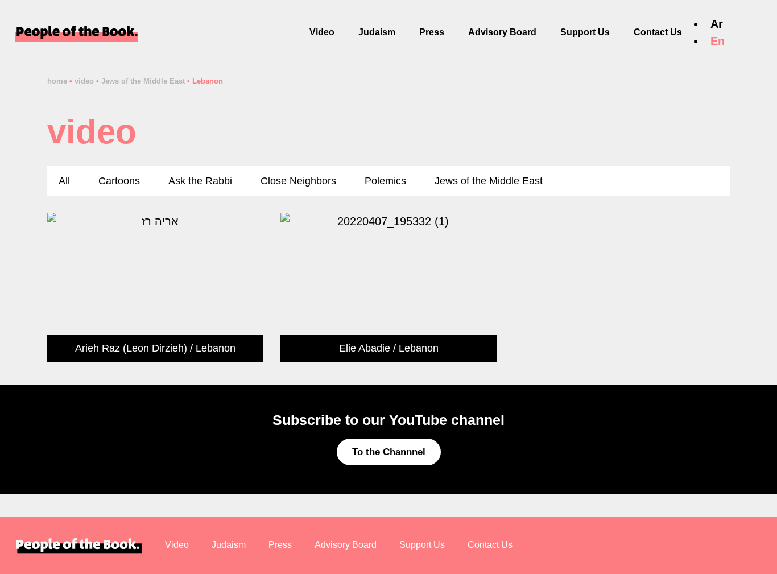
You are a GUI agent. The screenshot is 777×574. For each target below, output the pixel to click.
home (57, 81)
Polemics (385, 181)
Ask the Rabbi (200, 181)
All (64, 181)
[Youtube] (768, 275)
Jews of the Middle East (143, 81)
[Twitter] (768, 311)
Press (431, 32)
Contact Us (658, 32)
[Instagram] (768, 293)
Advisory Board (502, 32)
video (84, 81)
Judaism (376, 32)
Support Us (585, 32)
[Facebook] (768, 256)
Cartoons (119, 181)
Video (321, 32)
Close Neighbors (298, 181)
